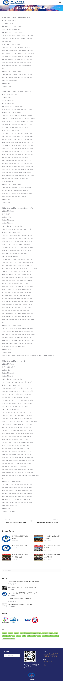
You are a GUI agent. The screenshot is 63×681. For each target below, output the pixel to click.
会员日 (24, 635)
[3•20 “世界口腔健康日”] (20, 620)
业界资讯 (16, 633)
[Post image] (6, 538)
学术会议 (34, 633)
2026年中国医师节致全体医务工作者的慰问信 (20, 598)
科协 (29, 635)
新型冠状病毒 (45, 633)
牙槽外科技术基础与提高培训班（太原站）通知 (20, 604)
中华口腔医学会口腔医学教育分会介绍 (52, 546)
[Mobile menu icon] (60, 2)
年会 (13, 635)
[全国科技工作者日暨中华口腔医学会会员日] (13, 620)
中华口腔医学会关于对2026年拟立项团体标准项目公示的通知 (24, 581)
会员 (9, 635)
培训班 (22, 633)
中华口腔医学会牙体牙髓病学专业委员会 (50, 635)
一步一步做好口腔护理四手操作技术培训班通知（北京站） (23, 593)
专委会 (56, 633)
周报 (39, 633)
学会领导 (4, 633)
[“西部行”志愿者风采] (5, 620)
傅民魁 (39, 635)
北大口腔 (18, 635)
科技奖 (34, 635)
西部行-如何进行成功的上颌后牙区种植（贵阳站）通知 (22, 587)
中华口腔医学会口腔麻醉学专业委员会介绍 (52, 556)
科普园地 (28, 633)
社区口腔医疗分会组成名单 (19, 545)
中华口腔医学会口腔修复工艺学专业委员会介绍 (20, 556)
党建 (51, 633)
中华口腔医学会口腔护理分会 (8, 638)
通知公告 (10, 633)
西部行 (4, 635)
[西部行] (28, 620)
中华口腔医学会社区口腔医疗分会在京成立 (52, 537)
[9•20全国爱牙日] (35, 620)
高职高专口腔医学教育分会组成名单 (20, 537)
